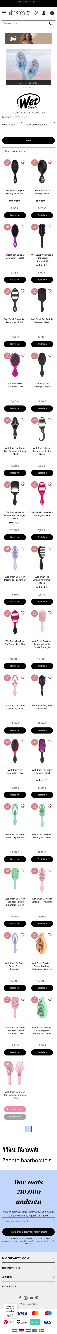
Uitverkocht (15, 1116)
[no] (35, 1330)
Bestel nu (14, 215)
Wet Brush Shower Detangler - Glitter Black (42, 451)
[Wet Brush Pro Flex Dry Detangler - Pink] (15, 621)
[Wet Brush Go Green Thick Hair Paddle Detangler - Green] (15, 878)
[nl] (29, 1330)
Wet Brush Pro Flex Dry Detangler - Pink (15, 642)
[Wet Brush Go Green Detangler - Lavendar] (15, 557)
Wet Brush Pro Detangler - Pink (15, 771)
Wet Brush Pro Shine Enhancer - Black (42, 771)
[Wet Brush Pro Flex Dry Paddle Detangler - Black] (15, 493)
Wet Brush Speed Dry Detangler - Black (15, 320)
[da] (15, 1330)
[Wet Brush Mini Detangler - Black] (42, 171)
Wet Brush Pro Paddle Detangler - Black (42, 320)
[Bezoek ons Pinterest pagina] (37, 1298)
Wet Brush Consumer (36, 124)
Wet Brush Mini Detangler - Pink (15, 385)
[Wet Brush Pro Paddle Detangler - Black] (42, 299)
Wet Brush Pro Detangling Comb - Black (42, 579)
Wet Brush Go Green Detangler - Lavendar (15, 578)
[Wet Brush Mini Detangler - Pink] (15, 364)
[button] (28, 151)
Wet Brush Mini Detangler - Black (42, 192)
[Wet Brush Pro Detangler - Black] (42, 364)
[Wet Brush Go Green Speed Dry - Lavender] (15, 942)
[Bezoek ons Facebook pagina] (20, 1298)
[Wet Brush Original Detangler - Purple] (15, 235)
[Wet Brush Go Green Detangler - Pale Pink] (42, 879)
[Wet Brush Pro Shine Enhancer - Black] (42, 750)
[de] (22, 1330)
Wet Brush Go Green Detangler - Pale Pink (42, 900)
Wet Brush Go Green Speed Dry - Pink (15, 707)
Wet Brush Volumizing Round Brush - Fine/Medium (42, 257)
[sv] (42, 1330)
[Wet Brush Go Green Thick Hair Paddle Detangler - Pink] (15, 1007)
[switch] (10, 1315)
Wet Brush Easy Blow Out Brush (42, 707)
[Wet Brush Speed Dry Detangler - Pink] (42, 493)
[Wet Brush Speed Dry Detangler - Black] (15, 299)
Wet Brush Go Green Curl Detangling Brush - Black (15, 451)
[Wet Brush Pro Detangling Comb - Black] (42, 557)
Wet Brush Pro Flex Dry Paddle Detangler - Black (15, 515)
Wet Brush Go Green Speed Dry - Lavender (15, 966)
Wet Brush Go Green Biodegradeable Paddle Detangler (42, 644)
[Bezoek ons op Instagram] (25, 1298)
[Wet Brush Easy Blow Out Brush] (42, 685)
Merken (6, 116)
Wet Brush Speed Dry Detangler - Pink (42, 514)
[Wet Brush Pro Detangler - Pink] (15, 750)
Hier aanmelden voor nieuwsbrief (28, 1231)
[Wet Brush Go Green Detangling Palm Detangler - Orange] (42, 942)
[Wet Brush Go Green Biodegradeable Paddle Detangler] (42, 620)
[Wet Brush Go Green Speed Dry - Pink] (15, 685)
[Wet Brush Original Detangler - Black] (15, 171)
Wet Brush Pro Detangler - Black (42, 385)
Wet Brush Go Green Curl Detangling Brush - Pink (15, 1095)
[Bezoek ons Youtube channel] (31, 1298)
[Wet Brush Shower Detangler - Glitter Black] (42, 428)
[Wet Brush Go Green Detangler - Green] (42, 815)
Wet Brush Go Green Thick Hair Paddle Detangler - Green (15, 901)
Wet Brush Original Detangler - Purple (15, 256)
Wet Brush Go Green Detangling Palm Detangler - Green (42, 1030)
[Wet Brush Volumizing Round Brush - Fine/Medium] (42, 235)
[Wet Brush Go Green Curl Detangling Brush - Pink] (15, 1072)
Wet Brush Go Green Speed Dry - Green (15, 836)
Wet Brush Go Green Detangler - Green (42, 836)
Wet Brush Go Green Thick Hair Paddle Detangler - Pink (15, 1030)
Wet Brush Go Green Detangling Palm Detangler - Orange (42, 966)
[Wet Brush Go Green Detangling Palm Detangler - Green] (42, 1007)
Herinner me (15, 1109)
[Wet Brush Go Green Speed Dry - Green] (15, 813)
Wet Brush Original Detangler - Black (15, 192)
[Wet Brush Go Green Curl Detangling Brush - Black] (15, 427)
